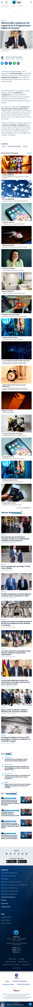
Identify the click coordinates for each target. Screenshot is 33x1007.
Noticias (3, 900)
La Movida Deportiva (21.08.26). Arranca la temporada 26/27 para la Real (10, 814)
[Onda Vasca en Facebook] (10, 853)
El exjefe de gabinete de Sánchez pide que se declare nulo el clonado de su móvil (16, 595)
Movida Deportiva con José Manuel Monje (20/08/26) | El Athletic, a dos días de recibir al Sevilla (10, 825)
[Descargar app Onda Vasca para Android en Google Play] (11, 861)
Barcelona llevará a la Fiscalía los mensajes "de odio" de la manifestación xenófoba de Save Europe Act (15, 539)
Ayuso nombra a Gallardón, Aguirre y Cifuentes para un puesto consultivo (14, 711)
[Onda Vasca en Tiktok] (26, 853)
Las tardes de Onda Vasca (8, 876)
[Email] (18, 63)
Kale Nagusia (5, 879)
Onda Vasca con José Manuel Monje (11, 882)
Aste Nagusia (5, 6)
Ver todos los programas (8, 897)
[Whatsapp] (14, 63)
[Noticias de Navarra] (24, 984)
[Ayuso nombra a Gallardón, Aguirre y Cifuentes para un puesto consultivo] (16, 697)
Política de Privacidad (10, 962)
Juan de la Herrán (6, 917)
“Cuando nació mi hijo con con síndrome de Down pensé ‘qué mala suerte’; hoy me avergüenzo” (17, 777)
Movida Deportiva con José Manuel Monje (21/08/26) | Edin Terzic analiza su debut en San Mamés (10, 802)
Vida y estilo (8, 764)
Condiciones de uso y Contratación (11, 964)
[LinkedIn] (6, 63)
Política (3, 535)
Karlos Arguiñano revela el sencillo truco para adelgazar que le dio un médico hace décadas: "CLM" (17, 768)
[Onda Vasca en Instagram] (18, 853)
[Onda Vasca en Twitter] (6, 853)
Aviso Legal (21, 959)
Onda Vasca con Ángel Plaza (9, 894)
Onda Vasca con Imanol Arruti (9, 888)
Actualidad (8, 757)
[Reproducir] (22, 801)
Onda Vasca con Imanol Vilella (9, 891)
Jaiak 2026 (20, 6)
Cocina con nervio (6, 923)
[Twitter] (2, 63)
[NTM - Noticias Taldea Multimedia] (16, 976)
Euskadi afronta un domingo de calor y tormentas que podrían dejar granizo (16, 760)
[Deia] (8, 981)
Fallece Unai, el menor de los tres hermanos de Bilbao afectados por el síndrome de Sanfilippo (18, 785)
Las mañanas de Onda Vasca (9, 873)
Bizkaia (7, 782)
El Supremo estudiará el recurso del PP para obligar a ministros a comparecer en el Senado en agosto (16, 739)
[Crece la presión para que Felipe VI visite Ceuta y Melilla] (16, 554)
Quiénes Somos (12, 959)
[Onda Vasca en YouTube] (14, 853)
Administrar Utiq (26, 964)
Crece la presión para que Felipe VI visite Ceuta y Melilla (15, 567)
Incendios (13, 6)
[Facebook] (10, 63)
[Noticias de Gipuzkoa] (19, 981)
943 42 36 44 (17, 945)
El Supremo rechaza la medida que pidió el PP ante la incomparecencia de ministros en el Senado (16, 623)
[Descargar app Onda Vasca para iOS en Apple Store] (22, 861)
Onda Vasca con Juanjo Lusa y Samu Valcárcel (14, 885)
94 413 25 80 (17, 940)
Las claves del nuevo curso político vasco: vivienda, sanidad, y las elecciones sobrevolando (16, 653)
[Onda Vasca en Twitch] (22, 853)
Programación (5, 907)
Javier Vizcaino (5, 920)
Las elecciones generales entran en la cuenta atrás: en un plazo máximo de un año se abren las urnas (15, 682)
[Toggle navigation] (2, 2)
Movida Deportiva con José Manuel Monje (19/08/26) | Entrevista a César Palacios (9, 837)
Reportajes (4, 903)
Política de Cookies (23, 962)
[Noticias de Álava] (8, 984)
